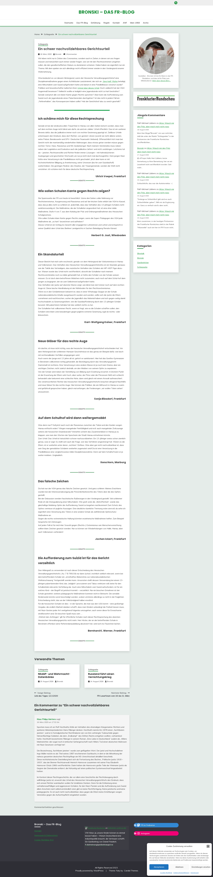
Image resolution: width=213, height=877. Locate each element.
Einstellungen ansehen (200, 867)
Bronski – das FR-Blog (106, 12)
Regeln (106, 22)
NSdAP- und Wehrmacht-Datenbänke (54, 675)
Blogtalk (140, 253)
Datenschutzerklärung (181, 873)
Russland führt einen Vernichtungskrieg (101, 675)
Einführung (95, 22)
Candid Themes (131, 870)
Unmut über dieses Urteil (88, 88)
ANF (125, 22)
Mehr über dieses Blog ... (161, 81)
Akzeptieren (159, 867)
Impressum (195, 873)
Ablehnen (179, 867)
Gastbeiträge (143, 262)
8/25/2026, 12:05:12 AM (117, 828)
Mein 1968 (135, 22)
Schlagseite (43, 44)
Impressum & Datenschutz (46, 835)
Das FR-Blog (82, 22)
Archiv (146, 22)
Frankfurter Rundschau (96, 828)
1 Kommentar (71, 54)
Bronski (58, 54)
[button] (208, 846)
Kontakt (116, 22)
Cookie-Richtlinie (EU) (44, 840)
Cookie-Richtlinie (166, 873)
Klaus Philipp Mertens (46, 719)
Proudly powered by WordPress (89, 870)
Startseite (68, 22)
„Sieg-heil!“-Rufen (110, 81)
